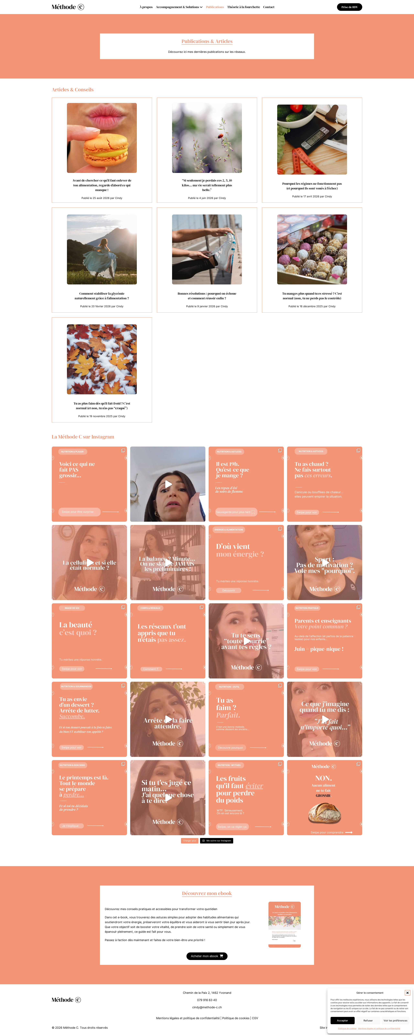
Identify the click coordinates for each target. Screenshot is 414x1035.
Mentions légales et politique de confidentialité (379, 1028)
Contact (268, 7)
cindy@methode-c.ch (207, 1007)
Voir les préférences (395, 1020)
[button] (407, 992)
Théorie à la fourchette (243, 7)
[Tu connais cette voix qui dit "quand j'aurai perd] (167, 719)
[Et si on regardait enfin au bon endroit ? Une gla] (89, 484)
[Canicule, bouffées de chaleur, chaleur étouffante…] (324, 484)
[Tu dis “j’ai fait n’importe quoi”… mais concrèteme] (324, 719)
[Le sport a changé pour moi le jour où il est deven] (324, 562)
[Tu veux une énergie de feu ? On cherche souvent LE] (246, 562)
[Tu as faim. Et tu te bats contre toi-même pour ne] (246, 719)
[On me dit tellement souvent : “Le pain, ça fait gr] (324, 797)
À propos (146, 7)
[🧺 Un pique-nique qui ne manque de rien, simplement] (324, 640)
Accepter (342, 1020)
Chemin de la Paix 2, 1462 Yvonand (207, 992)
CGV (255, 1018)
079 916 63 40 (207, 1000)
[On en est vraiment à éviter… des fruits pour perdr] (246, 797)
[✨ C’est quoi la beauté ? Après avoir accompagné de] (89, 640)
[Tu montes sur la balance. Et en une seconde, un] (167, 797)
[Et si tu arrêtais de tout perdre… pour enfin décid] (89, 797)
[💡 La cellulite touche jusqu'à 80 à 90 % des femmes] (89, 562)
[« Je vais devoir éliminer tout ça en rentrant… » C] (167, 484)
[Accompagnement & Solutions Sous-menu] (201, 7)
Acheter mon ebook (204, 956)
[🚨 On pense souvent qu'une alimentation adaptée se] (167, 562)
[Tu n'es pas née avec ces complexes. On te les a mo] (167, 640)
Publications (215, 7)
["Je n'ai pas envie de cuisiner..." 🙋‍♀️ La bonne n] (246, 484)
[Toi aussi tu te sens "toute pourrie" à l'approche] (246, 640)
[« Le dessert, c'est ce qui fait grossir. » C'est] (89, 719)
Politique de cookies (347, 1028)
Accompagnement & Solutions (177, 7)
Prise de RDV (350, 7)
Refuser (368, 1020)
